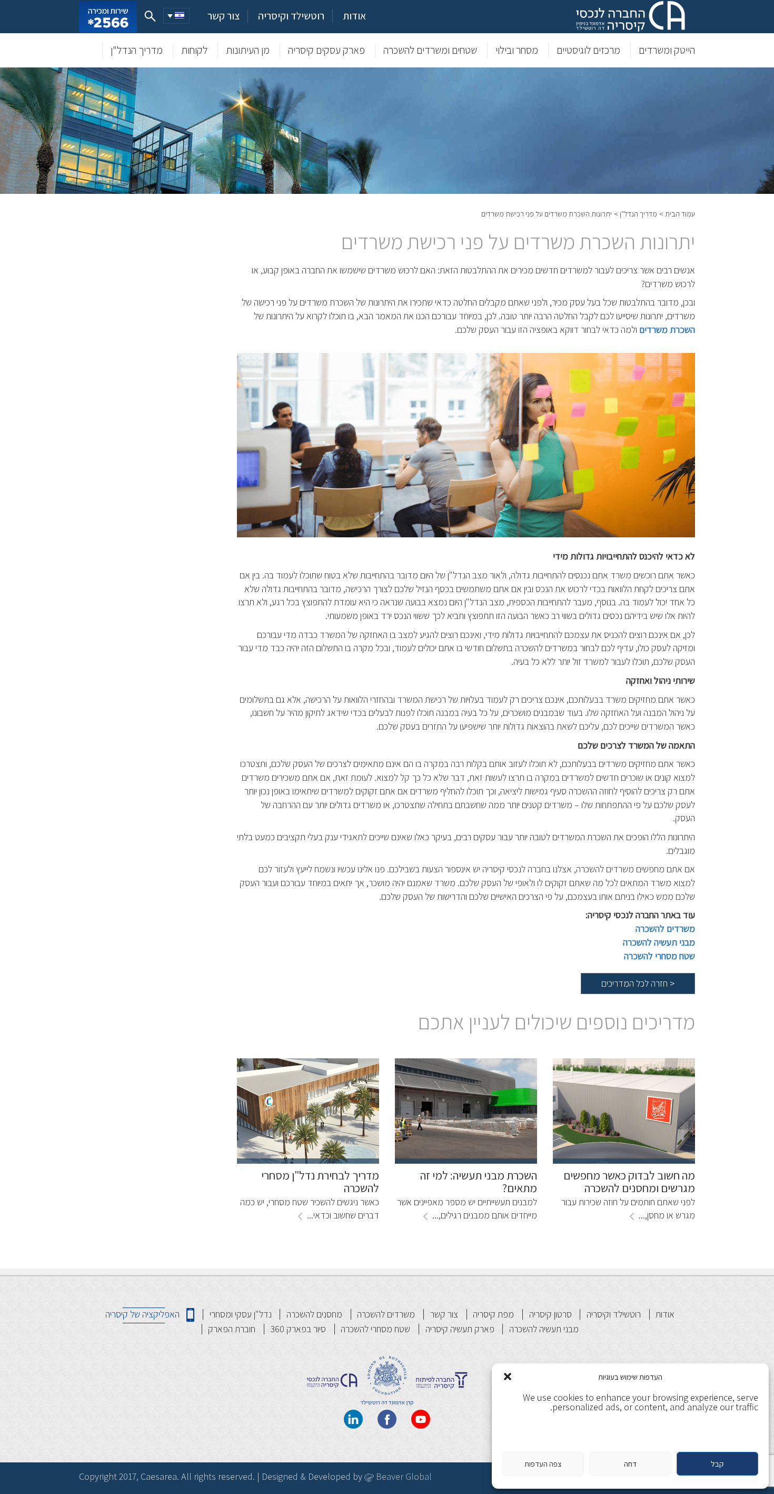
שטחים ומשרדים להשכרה (430, 50)
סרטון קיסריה (550, 1314)
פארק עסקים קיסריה (326, 50)
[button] (507, 1376)
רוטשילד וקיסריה (291, 16)
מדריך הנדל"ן (137, 50)
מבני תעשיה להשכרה (544, 1329)
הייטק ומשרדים (667, 50)
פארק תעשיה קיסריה (459, 1329)
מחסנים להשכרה (314, 1314)
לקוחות (194, 50)
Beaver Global (403, 1476)
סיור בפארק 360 (298, 1329)
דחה (630, 1464)
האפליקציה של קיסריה (142, 1314)
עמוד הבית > (677, 214)
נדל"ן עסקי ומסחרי (241, 1314)
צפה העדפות (543, 1464)
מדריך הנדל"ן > (635, 214)
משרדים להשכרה (665, 928)
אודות (354, 16)
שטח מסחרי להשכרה (375, 1329)
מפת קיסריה (493, 1314)
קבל (717, 1464)
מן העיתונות (248, 50)
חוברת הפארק (231, 1329)
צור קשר (223, 16)
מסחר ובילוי (516, 50)
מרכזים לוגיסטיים (588, 50)
